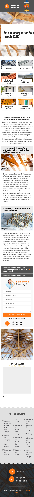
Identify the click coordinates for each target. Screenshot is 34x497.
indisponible (14, 5)
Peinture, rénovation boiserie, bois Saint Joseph (7, 426)
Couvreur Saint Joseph (18, 452)
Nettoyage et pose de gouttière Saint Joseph (29, 425)
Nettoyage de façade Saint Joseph (18, 430)
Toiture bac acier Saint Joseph (29, 454)
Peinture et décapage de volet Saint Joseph (7, 441)
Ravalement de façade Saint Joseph (18, 442)
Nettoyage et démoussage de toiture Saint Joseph (29, 440)
